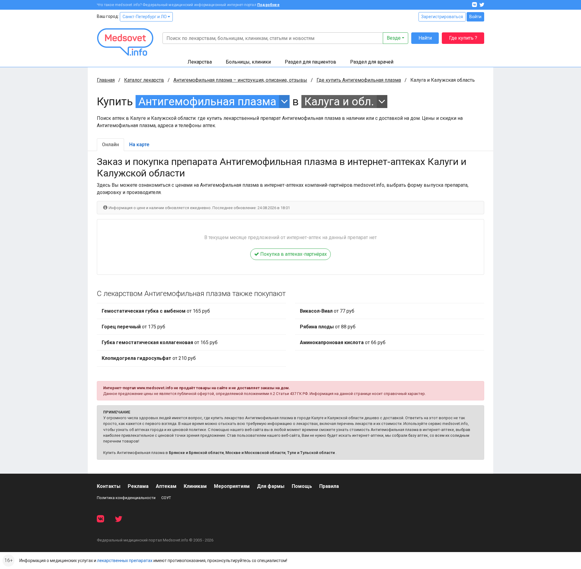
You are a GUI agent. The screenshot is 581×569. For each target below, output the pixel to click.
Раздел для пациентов (310, 62)
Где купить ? (463, 38)
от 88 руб (328, 327)
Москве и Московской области (255, 452)
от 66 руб (343, 342)
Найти (425, 38)
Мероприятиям (232, 486)
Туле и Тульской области (311, 452)
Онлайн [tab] (110, 144)
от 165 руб (156, 311)
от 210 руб (149, 358)
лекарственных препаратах (125, 560)
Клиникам (195, 486)
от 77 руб (327, 311)
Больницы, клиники (248, 62)
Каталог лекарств (144, 80)
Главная (106, 80)
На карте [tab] (139, 144)
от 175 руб (133, 327)
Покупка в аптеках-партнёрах (293, 254)
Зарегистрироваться (442, 16)
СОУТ (166, 497)
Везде (394, 38)
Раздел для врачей (371, 62)
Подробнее (268, 5)
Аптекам (166, 486)
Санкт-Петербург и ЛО (145, 16)
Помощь (302, 486)
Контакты (108, 486)
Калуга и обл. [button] (339, 101)
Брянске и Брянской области (196, 452)
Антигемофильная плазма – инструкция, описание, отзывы (240, 80)
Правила (329, 486)
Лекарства (200, 62)
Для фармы (270, 486)
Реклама (138, 486)
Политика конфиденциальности (126, 497)
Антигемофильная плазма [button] (207, 101)
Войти (475, 16)
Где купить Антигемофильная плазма (359, 80)
